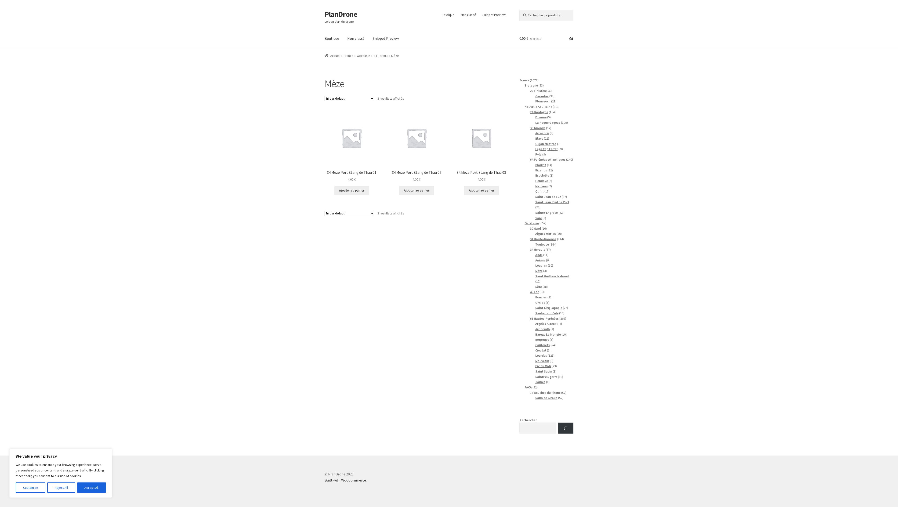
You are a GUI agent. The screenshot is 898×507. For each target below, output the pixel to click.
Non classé (468, 15)
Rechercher (528, 420)
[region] (60, 473)
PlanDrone (341, 14)
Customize (30, 487)
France (348, 56)
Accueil (335, 56)
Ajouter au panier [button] (351, 190)
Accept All (91, 487)
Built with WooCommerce (345, 480)
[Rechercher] (565, 428)
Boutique (448, 15)
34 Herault (381, 56)
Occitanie (363, 56)
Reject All (61, 487)
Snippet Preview (494, 15)
